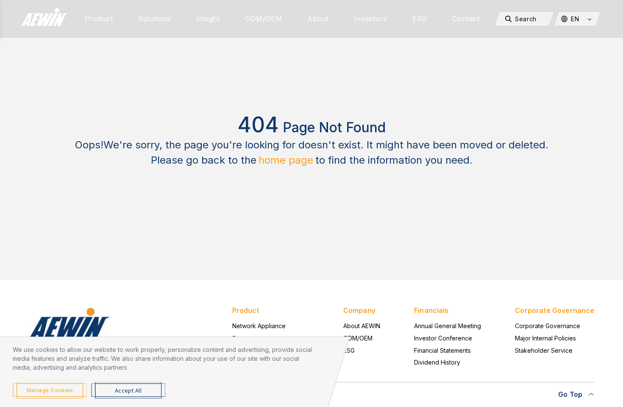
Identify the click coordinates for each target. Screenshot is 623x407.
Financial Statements (442, 350)
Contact (466, 18)
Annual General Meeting (447, 325)
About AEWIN (361, 325)
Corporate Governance (547, 325)
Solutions (154, 18)
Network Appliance (259, 325)
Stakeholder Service (544, 350)
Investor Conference (443, 338)
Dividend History (437, 362)
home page (286, 160)
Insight (208, 18)
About (318, 18)
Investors (370, 18)
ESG (419, 18)
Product (99, 18)
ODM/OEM (263, 18)
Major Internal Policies (545, 338)
